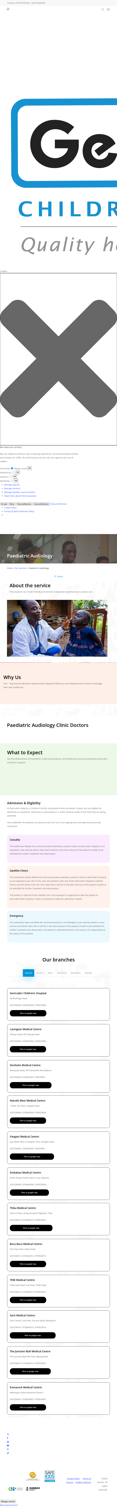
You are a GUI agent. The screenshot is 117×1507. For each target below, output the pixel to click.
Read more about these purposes (20, 495)
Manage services (12, 488)
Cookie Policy (10, 507)
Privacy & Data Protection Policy (19, 511)
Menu (60, 576)
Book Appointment (9, 1505)
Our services (21, 568)
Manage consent (8, 1501)
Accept (4, 504)
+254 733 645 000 (38, 3)
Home (10, 568)
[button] (58, 359)
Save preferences (41, 504)
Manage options (12, 484)
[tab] (28, 973)
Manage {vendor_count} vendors (19, 492)
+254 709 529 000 (22, 3)
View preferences (24, 504)
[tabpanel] (58, 1200)
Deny (12, 504)
